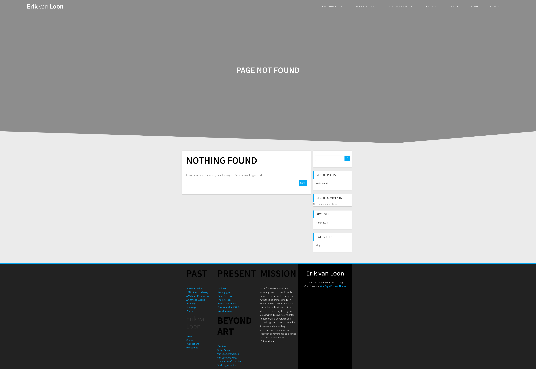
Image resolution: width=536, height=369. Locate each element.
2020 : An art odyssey (197, 292)
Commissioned (366, 6)
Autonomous (332, 6)
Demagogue (223, 292)
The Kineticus (224, 299)
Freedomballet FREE (228, 307)
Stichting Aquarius (226, 365)
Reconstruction (194, 288)
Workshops (192, 347)
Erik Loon (45, 6)
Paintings (191, 303)
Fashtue (221, 346)
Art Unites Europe (195, 299)
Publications (192, 343)
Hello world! (322, 183)
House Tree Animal (227, 303)
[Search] (347, 158)
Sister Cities (223, 350)
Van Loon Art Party (227, 357)
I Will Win (222, 288)
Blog (474, 6)
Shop (455, 6)
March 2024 (322, 222)
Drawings (191, 307)
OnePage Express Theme (333, 286)
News (189, 336)
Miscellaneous (400, 6)
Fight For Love (224, 296)
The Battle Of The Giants (230, 361)
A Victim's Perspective (197, 296)
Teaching (431, 6)
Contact (496, 6)
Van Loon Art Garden (228, 353)
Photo (189, 311)
